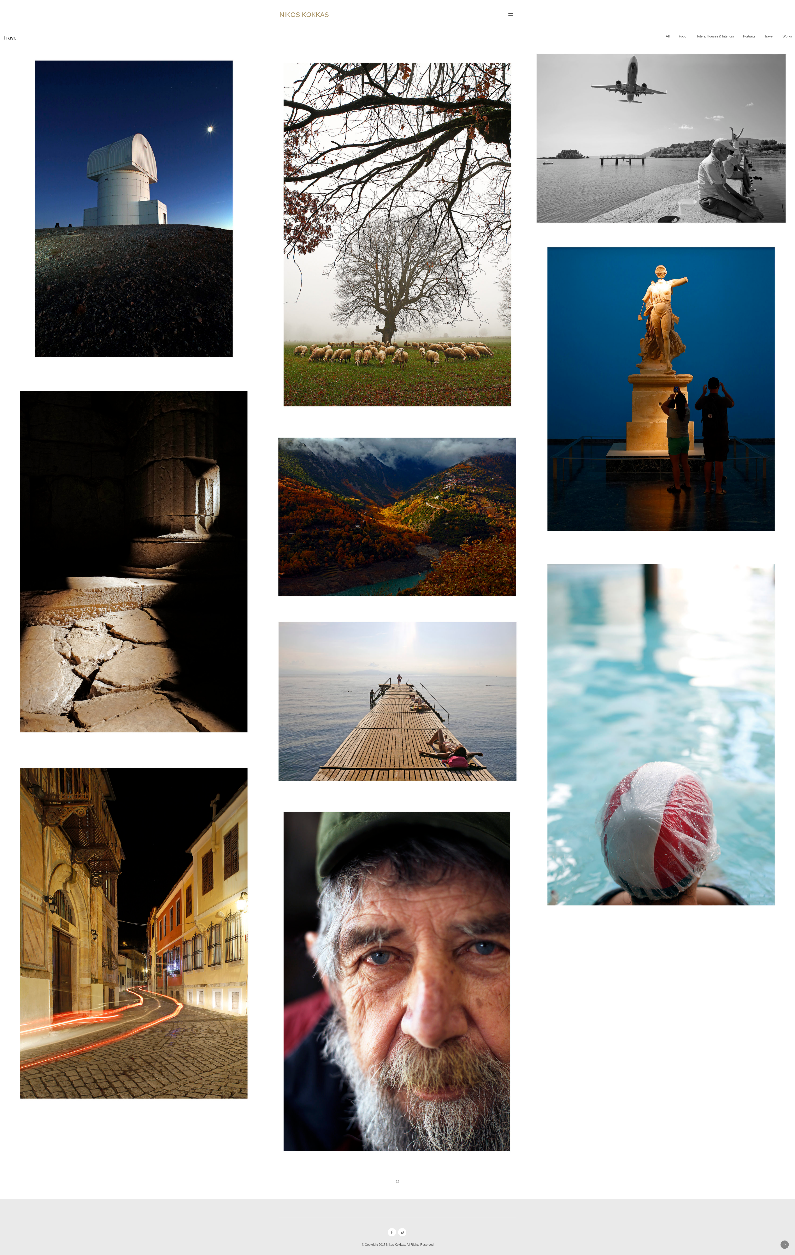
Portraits (749, 36)
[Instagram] (402, 1232)
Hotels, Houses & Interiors (715, 36)
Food (683, 36)
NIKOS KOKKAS (304, 14)
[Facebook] (392, 1232)
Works (787, 36)
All (668, 36)
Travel (768, 36)
